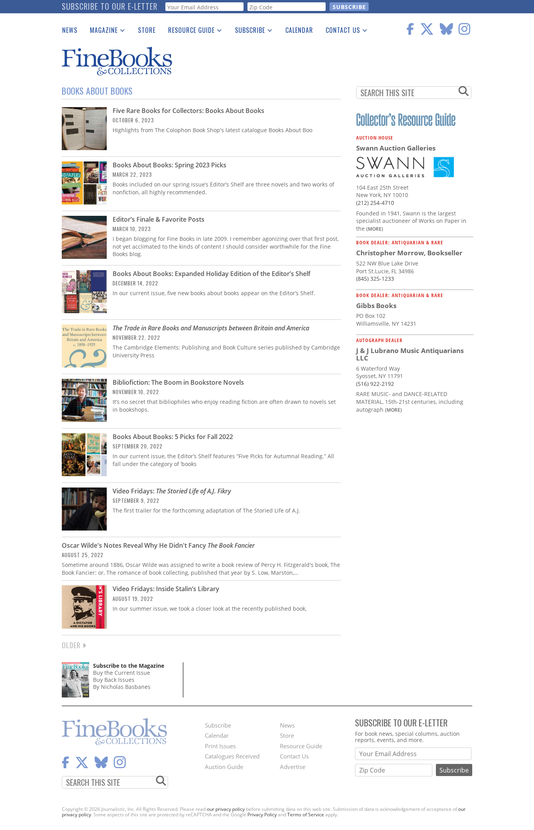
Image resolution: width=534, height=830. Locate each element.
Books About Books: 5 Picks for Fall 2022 (173, 436)
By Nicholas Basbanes (122, 686)
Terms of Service (305, 814)
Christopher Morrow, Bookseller (409, 252)
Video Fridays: (172, 491)
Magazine (101, 31)
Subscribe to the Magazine (128, 665)
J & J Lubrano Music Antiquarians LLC (410, 354)
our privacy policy (226, 809)
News (69, 30)
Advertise (292, 767)
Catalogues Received (232, 756)
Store (147, 30)
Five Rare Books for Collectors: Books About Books (188, 110)
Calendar (299, 30)
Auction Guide (224, 767)
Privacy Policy (262, 814)
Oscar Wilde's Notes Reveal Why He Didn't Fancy (158, 545)
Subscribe (247, 31)
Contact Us (339, 31)
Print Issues (220, 746)
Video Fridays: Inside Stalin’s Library (166, 588)
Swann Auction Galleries (395, 147)
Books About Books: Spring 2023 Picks (169, 165)
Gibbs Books (376, 305)
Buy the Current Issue (121, 672)
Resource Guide (188, 31)
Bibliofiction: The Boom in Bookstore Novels (178, 382)
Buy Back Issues (113, 679)
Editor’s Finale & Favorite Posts (158, 219)
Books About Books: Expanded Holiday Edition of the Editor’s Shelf (211, 273)
